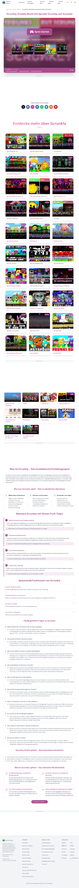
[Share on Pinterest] (56, 107)
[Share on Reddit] (51, 107)
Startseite (21, 2)
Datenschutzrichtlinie (48, 846)
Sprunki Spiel (51, 2)
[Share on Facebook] (28, 107)
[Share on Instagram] (32, 107)
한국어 (63, 852)
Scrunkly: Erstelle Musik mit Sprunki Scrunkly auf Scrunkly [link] (36, 9)
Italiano (72, 855)
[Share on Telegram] (46, 107)
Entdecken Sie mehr (47, 852)
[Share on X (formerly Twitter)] (23, 107)
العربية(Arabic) (74, 858)
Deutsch (64, 849)
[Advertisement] (39, 87)
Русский (64, 858)
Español (72, 852)
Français (72, 849)
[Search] (67, 2)
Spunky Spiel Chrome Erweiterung (7, 855)
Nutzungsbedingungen (48, 849)
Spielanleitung (46, 858)
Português (65, 855)
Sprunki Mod (42, 2)
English (64, 843)
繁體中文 (64, 846)
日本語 (72, 846)
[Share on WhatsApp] (42, 107)
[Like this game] (70, 70)
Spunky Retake (26, 861)
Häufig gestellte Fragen (48, 861)
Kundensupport (46, 843)
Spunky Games (17, 9)
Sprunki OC (25, 867)
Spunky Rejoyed (26, 858)
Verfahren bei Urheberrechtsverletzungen (9, 859)
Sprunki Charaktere (27, 864)
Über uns (44, 864)
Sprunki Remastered (28, 876)
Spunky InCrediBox (30, 2)
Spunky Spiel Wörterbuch (29, 870)
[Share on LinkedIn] (37, 107)
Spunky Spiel (60, 2)
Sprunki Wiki (25, 873)
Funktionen (45, 855)
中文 (71, 843)
